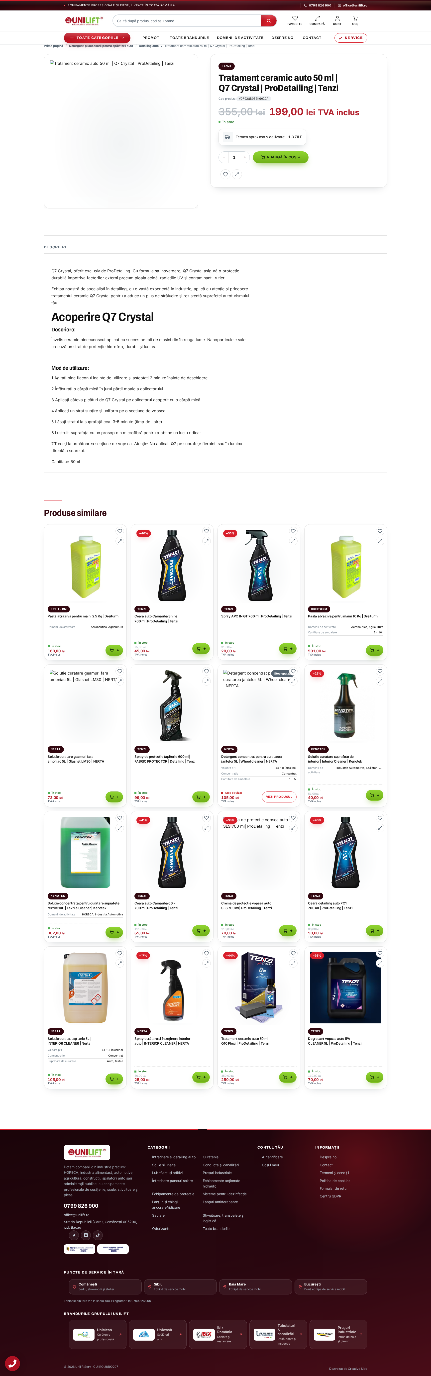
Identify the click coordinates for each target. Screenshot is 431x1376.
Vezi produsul (279, 796)
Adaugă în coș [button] (114, 650)
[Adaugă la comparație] (237, 174)
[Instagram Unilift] (86, 1235)
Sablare (158, 1215)
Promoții (152, 38)
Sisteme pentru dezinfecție (225, 1194)
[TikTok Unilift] (98, 1235)
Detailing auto (149, 46)
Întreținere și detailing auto (174, 1157)
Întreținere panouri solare (172, 1181)
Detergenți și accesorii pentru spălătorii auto (101, 46)
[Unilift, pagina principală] (84, 20)
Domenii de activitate (240, 38)
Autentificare (272, 1157)
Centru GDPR (330, 1196)
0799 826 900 (320, 5)
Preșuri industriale (217, 1173)
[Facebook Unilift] (74, 1235)
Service (354, 38)
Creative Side (357, 1369)
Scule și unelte (164, 1165)
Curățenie (210, 1157)
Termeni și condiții (334, 1173)
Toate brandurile (189, 38)
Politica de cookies (335, 1181)
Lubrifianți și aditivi (167, 1173)
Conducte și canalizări (221, 1165)
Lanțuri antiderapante (220, 1202)
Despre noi (283, 38)
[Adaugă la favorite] (225, 174)
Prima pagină (53, 46)
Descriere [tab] (56, 247)
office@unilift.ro (355, 5)
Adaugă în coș (282, 157)
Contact (312, 38)
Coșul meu (270, 1165)
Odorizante (161, 1228)
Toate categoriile (97, 38)
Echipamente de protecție (173, 1194)
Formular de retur (334, 1188)
